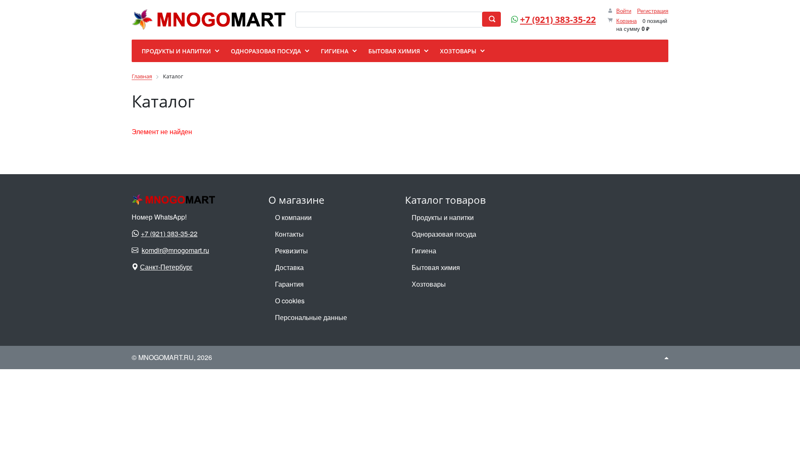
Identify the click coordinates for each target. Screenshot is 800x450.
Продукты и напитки (443, 217)
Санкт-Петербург (166, 267)
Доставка (289, 267)
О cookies (290, 300)
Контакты (289, 234)
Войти (623, 11)
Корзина (626, 21)
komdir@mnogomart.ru (175, 250)
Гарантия (289, 284)
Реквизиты (291, 250)
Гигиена (424, 250)
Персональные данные (311, 317)
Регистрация (652, 11)
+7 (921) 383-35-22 (558, 19)
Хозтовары (429, 284)
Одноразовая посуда (444, 234)
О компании (293, 217)
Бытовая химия (436, 267)
